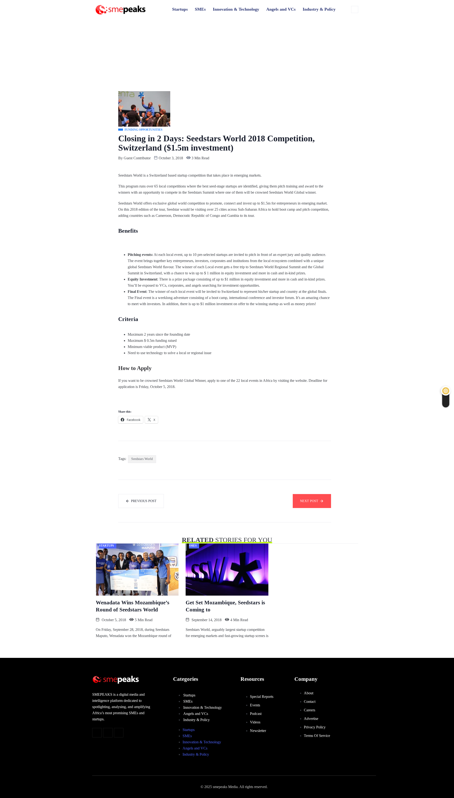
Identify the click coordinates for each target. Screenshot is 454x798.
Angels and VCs (281, 9)
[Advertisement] (227, 53)
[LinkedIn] (118, 732)
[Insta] (108, 732)
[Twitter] (97, 732)
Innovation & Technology (236, 9)
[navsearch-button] (354, 9)
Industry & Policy (319, 9)
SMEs (200, 9)
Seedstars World (142, 459)
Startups (180, 9)
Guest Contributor (137, 158)
